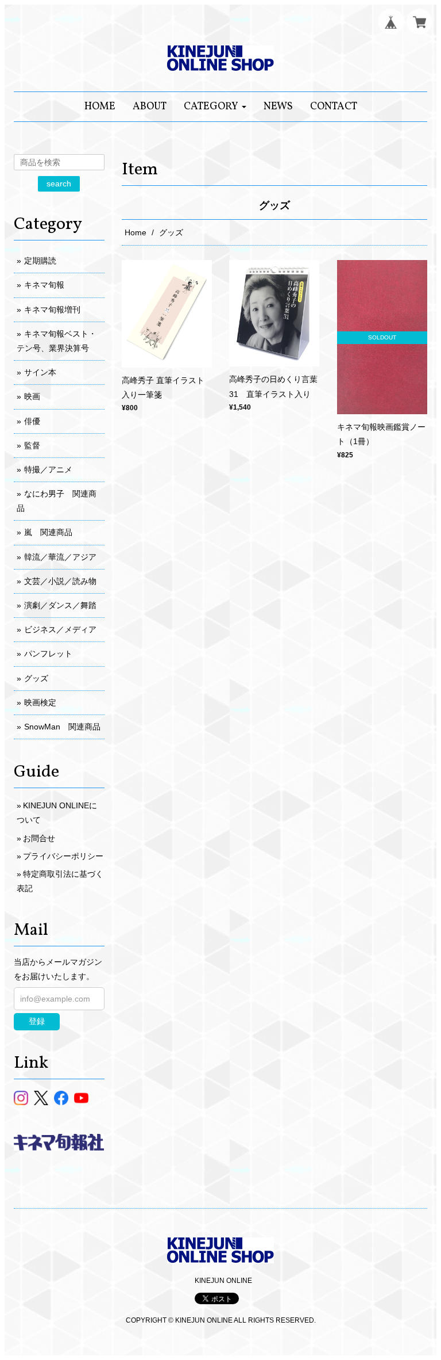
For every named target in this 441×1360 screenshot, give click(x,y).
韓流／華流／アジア (60, 556)
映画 (32, 396)
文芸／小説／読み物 (60, 581)
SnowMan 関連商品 (62, 726)
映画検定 (40, 702)
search (59, 183)
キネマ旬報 (44, 284)
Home (135, 232)
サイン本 (40, 372)
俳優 (32, 421)
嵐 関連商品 (48, 532)
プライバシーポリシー (63, 856)
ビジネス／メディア (60, 629)
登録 (37, 1021)
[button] (215, 106)
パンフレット (48, 653)
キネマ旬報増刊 (52, 309)
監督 (32, 445)
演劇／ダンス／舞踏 (60, 605)
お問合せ (39, 838)
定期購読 (40, 260)
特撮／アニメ (48, 469)
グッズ (36, 678)
